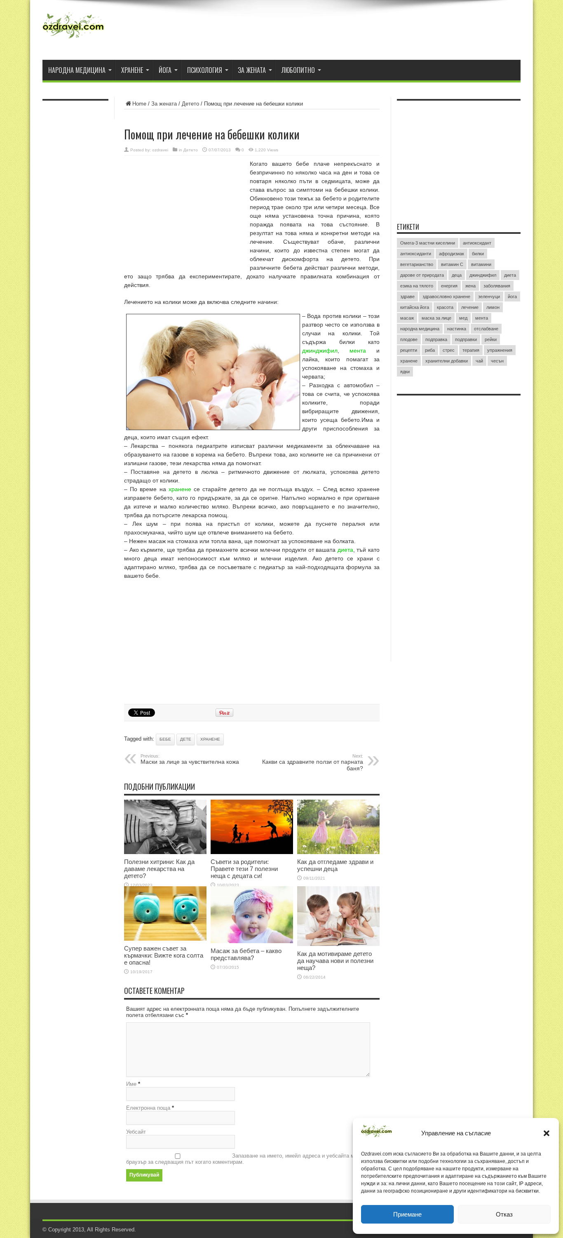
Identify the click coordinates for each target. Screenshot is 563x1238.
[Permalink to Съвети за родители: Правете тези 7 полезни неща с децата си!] (252, 852)
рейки (491, 339)
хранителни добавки (446, 360)
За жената (252, 70)
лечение (470, 307)
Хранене (132, 70)
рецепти (408, 350)
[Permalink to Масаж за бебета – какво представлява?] (252, 941)
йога (512, 296)
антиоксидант (477, 242)
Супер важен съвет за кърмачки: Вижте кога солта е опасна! (163, 955)
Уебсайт (136, 1132)
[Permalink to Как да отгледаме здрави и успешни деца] (338, 852)
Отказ (504, 1214)
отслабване (486, 328)
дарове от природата (422, 275)
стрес (449, 350)
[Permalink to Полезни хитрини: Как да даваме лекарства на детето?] (165, 852)
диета (345, 549)
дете (185, 739)
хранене (180, 489)
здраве (407, 296)
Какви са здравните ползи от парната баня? (312, 762)
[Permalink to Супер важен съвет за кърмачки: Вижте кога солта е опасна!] (165, 939)
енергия (449, 285)
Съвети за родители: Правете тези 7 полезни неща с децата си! (244, 868)
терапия (470, 350)
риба (430, 350)
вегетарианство (416, 264)
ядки (405, 371)
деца (457, 275)
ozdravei (160, 150)
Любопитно (298, 70)
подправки (466, 339)
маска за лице (436, 317)
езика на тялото (416, 285)
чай (479, 360)
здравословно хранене (446, 296)
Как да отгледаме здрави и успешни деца (335, 865)
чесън (497, 360)
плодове (409, 339)
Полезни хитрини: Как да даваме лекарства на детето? (159, 868)
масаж (407, 317)
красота (445, 307)
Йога (165, 70)
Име (131, 1084)
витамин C (452, 264)
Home (139, 104)
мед (463, 317)
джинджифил (320, 350)
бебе (165, 739)
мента (358, 350)
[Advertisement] (186, 213)
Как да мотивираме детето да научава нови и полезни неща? (335, 960)
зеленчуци (489, 296)
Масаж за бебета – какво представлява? (246, 954)
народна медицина (419, 328)
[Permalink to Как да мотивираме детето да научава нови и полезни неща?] (338, 944)
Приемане (407, 1214)
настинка (456, 328)
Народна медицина (77, 70)
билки (478, 253)
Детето (190, 104)
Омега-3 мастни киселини (427, 242)
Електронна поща (148, 1108)
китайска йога (414, 307)
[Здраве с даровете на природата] (73, 39)
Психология (204, 70)
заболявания (496, 285)
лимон (493, 307)
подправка (436, 339)
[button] (546, 1133)
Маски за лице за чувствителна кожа (190, 759)
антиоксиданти (415, 253)
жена (470, 285)
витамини (481, 264)
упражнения (499, 350)
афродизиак (451, 253)
